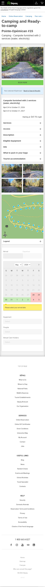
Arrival (5, 252)
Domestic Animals (22, 504)
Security (22, 500)
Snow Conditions (22, 429)
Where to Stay (22, 384)
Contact (22, 442)
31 (12, 300)
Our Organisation (22, 406)
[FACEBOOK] (11, 545)
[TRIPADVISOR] (28, 545)
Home (4, 16)
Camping (28, 16)
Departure (26, 252)
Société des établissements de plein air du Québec (12, 3)
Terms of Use (22, 518)
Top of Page (22, 366)
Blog (22, 460)
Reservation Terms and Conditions (22, 509)
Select (7, 321)
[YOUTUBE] (22, 545)
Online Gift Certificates (22, 424)
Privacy (22, 513)
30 (6, 300)
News (22, 464)
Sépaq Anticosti (22, 402)
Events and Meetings (22, 473)
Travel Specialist (22, 482)
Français (22, 565)
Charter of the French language (22, 526)
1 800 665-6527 (22, 539)
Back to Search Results (32, 91)
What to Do (22, 380)
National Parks (23, 389)
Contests (22, 486)
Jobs (22, 446)
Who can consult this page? (22, 569)
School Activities (22, 477)
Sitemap (22, 561)
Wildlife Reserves (22, 393)
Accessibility (22, 522)
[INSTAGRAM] (16, 545)
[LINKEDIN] (33, 545)
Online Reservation (16, 16)
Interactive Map (22, 433)
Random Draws (22, 469)
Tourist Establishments (22, 397)
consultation (4, 10)
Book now (22, 82)
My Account (22, 437)
